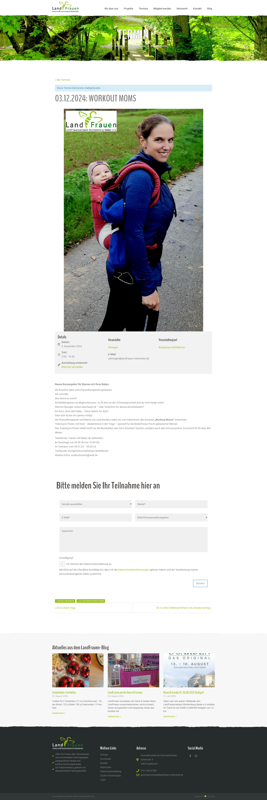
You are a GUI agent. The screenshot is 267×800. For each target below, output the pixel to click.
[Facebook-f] (190, 755)
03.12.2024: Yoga (65, 607)
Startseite (105, 46)
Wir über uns (111, 8)
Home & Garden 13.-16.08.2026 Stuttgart (183, 692)
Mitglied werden (162, 8)
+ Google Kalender (65, 601)
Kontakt (197, 8)
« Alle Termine (62, 79)
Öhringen (113, 347)
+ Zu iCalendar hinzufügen (91, 601)
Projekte (128, 8)
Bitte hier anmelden (72, 366)
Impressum (105, 767)
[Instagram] (195, 755)
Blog (209, 8)
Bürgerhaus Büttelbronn (172, 347)
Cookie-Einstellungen (110, 775)
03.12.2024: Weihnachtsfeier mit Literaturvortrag (183, 607)
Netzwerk (182, 8)
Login (103, 779)
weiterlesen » (58, 713)
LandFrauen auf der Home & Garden (125, 692)
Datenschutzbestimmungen (133, 569)
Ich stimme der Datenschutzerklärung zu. (89, 564)
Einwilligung (66, 557)
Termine (143, 8)
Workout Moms (137, 46)
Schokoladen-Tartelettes (64, 692)
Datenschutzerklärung (110, 771)
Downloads (105, 759)
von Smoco (211, 796)
